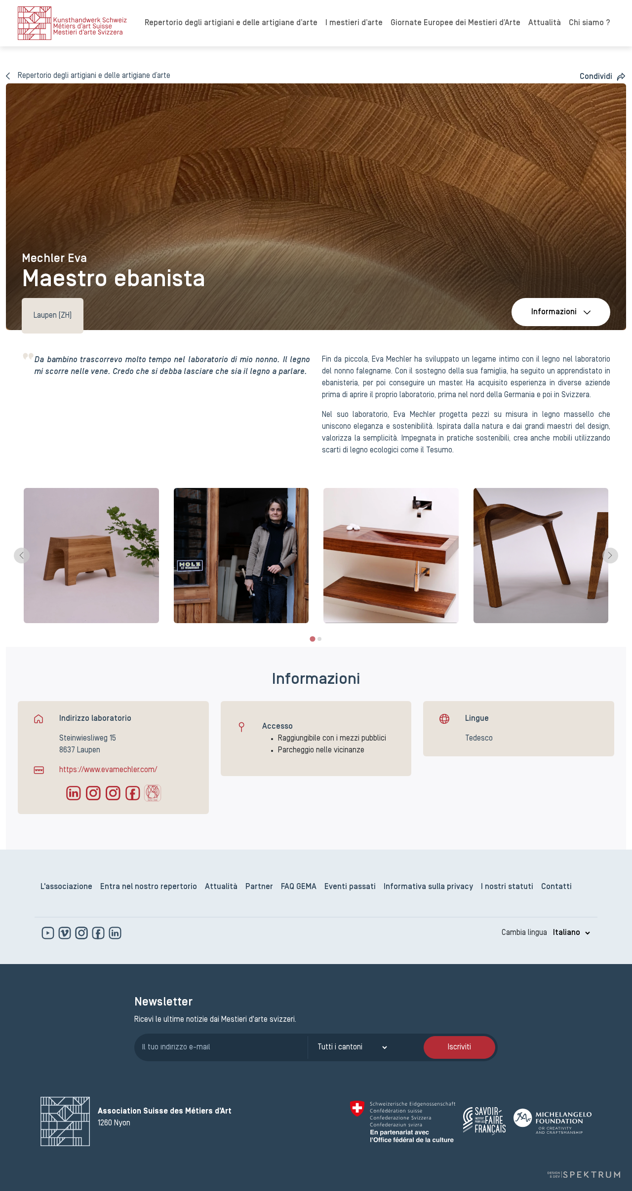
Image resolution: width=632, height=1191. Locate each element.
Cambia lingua (524, 933)
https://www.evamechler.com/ (108, 770)
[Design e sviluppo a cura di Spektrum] (583, 1174)
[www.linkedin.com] (115, 933)
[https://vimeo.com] (65, 933)
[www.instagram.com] (82, 933)
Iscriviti (459, 1047)
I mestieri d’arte (354, 23)
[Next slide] (610, 555)
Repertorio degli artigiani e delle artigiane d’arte (231, 23)
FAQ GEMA (298, 887)
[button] (603, 76)
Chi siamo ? (589, 23)
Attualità (544, 23)
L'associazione (66, 887)
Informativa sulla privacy (428, 887)
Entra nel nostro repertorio (148, 887)
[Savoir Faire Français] (484, 1121)
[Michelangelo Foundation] (553, 1121)
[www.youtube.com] (48, 933)
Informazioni (554, 312)
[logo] (72, 23)
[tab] (312, 638)
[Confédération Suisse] (402, 1121)
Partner (259, 887)
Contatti (556, 887)
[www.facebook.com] (99, 933)
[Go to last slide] (22, 555)
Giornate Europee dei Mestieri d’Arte (455, 23)
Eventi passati (350, 887)
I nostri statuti (507, 887)
